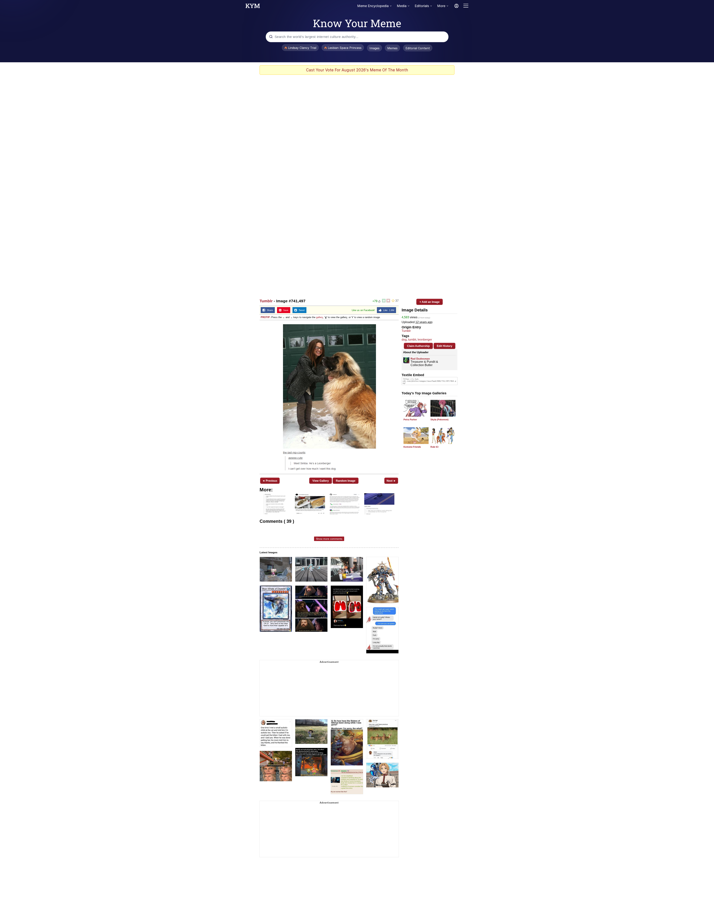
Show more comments (329, 538)
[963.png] (329, 396)
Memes (392, 48)
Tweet (301, 310)
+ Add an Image (429, 301)
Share (269, 310)
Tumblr (266, 301)
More (441, 6)
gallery (319, 317)
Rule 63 (434, 447)
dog (404, 339)
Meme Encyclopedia (373, 6)
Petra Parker (410, 419)
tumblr (412, 339)
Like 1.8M (388, 310)
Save (285, 310)
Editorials (422, 6)
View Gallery (320, 480)
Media (401, 6)
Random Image (345, 480)
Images (374, 48)
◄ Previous (269, 480)
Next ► (391, 480)
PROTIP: (266, 317)
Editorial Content (418, 48)
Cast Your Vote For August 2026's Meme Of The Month (357, 70)
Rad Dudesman (420, 358)
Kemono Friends (412, 447)
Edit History (444, 345)
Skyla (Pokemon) (439, 419)
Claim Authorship (418, 345)
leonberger (425, 339)
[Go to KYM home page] (252, 7)
